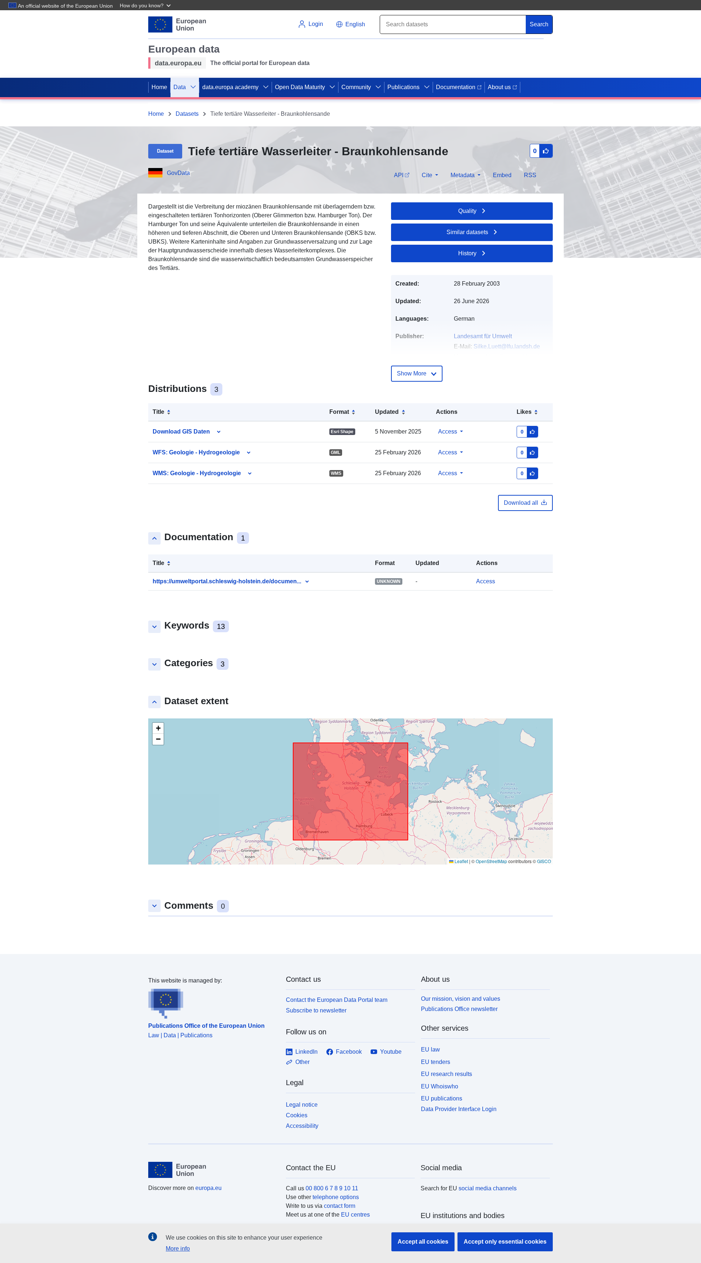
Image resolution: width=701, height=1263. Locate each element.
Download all (521, 503)
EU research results (446, 1074)
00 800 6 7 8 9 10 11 (332, 1188)
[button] (146, 5)
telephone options (336, 1197)
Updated (387, 412)
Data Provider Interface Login (459, 1109)
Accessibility (302, 1126)
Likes (524, 412)
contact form (339, 1206)
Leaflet (460, 861)
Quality (467, 211)
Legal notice (302, 1105)
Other (302, 1062)
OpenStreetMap (491, 861)
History (467, 253)
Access (447, 431)
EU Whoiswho (439, 1086)
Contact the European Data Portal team (336, 1000)
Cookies (296, 1115)
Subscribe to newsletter (316, 1010)
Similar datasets (467, 232)
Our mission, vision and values (460, 999)
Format (339, 412)
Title (158, 412)
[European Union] (212, 1170)
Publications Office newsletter (459, 1009)
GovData (178, 173)
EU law (430, 1049)
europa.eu (208, 1188)
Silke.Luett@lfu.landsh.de (507, 346)
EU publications (441, 1098)
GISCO (544, 861)
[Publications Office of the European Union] (212, 1002)
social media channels (488, 1188)
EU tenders (435, 1062)
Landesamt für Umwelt (483, 336)
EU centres (355, 1215)
